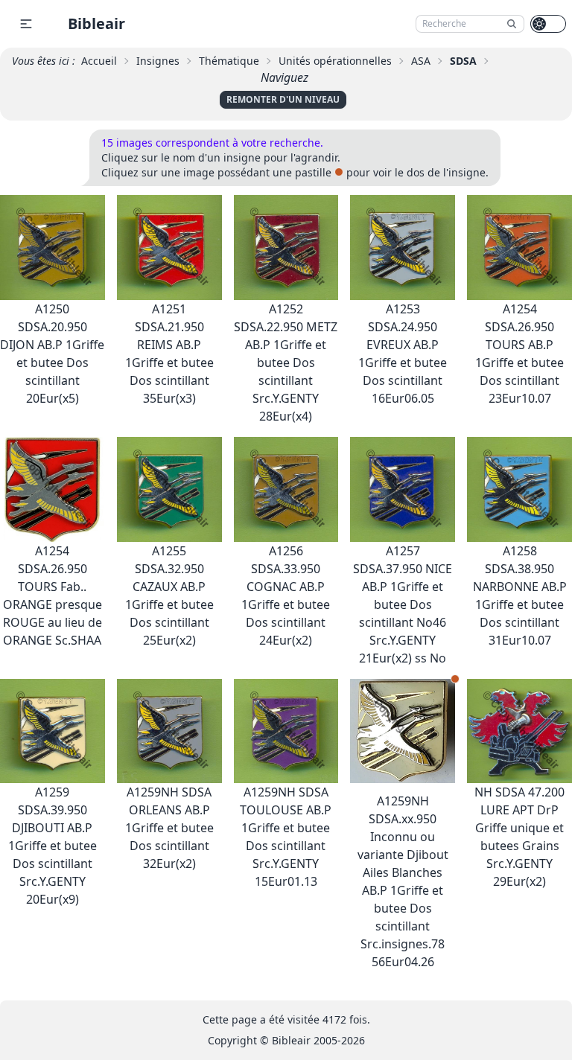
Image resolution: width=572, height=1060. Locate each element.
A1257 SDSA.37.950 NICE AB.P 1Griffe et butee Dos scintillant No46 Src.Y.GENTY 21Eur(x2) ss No (402, 604)
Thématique (229, 61)
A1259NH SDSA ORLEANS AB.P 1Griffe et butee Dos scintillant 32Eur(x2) (169, 828)
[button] (26, 24)
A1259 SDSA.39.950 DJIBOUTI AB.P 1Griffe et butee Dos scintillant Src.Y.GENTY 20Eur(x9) (52, 845)
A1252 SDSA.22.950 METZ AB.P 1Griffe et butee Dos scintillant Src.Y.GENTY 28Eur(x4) (285, 362)
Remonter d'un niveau (283, 99)
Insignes (157, 61)
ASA (420, 61)
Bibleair (96, 23)
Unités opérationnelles (335, 61)
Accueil (99, 61)
